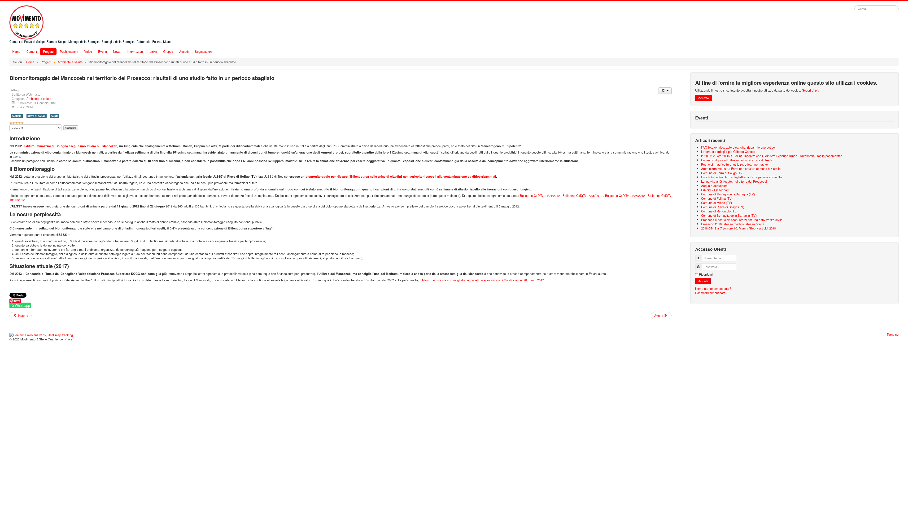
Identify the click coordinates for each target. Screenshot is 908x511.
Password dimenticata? (711, 293)
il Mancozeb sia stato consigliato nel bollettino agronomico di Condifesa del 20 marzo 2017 (482, 280)
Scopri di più (810, 90)
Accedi (184, 51)
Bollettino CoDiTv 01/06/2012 (625, 195)
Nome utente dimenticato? (713, 288)
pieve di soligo (36, 116)
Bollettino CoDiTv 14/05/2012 (582, 195)
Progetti (48, 51)
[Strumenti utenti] (665, 90)
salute (54, 116)
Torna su (893, 334)
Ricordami (706, 274)
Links (153, 51)
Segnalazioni (203, 51)
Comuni (31, 51)
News (117, 51)
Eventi (102, 51)
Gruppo (168, 51)
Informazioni (135, 51)
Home (16, 51)
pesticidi (17, 116)
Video (88, 51)
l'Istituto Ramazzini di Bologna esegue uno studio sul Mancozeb (70, 146)
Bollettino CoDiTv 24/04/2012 (540, 195)
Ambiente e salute (38, 98)
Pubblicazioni (69, 51)
